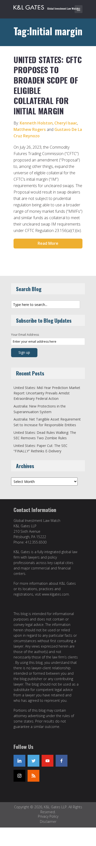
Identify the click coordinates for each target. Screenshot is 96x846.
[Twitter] (33, 761)
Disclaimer (48, 821)
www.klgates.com (55, 594)
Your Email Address (25, 335)
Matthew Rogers (30, 129)
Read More (48, 243)
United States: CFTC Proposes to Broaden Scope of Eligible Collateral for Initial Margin (47, 85)
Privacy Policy (48, 816)
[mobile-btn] (78, 9)
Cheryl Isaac (65, 123)
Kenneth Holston (36, 123)
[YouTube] (47, 761)
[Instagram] (19, 776)
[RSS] (33, 776)
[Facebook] (61, 761)
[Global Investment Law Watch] (49, 6)
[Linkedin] (19, 761)
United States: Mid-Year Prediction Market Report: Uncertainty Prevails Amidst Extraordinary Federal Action (47, 393)
